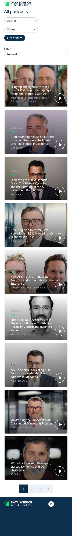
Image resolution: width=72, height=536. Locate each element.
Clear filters (14, 38)
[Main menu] (65, 4)
